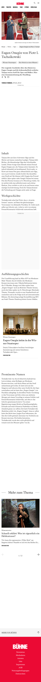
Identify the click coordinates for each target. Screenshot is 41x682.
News (9, 47)
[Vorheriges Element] (3, 555)
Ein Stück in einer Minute (28, 62)
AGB (20, 668)
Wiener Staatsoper (9, 62)
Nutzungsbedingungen (20, 671)
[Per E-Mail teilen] (8, 77)
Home (3, 47)
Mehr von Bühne (9, 633)
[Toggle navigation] (38, 3)
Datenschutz (20, 674)
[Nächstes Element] (38, 555)
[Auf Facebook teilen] (2, 77)
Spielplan (34, 7)
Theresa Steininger (7, 83)
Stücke (27, 7)
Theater (8, 7)
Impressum (20, 664)
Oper (3, 7)
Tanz (21, 7)
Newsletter (20, 652)
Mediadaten (20, 655)
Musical (15, 7)
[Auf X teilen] (5, 77)
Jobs (20, 661)
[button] (34, 3)
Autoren (20, 658)
